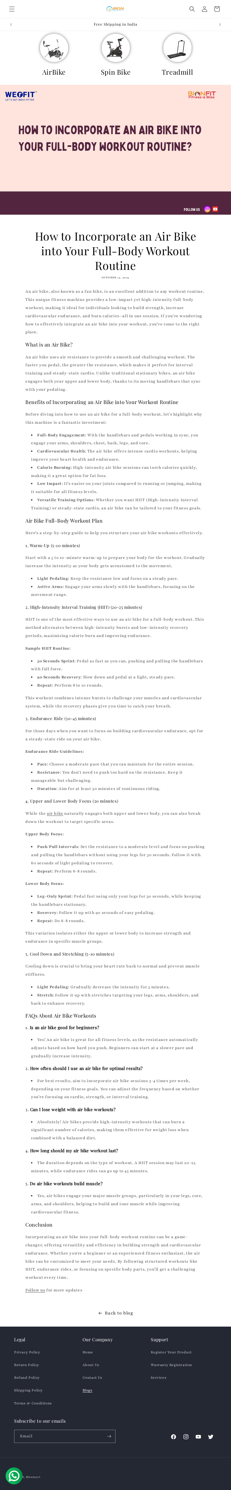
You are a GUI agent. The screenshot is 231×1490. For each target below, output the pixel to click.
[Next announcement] (220, 24)
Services (158, 1377)
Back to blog (119, 1313)
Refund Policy (27, 1377)
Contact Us (92, 1377)
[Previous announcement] (11, 24)
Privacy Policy (27, 1352)
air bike (55, 813)
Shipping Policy (28, 1390)
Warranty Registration (171, 1365)
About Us (91, 1365)
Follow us (35, 1290)
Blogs (87, 1390)
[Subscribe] (109, 1436)
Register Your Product (171, 1352)
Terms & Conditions (33, 1403)
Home (88, 1352)
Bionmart (33, 1477)
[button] (12, 9)
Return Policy (26, 1365)
